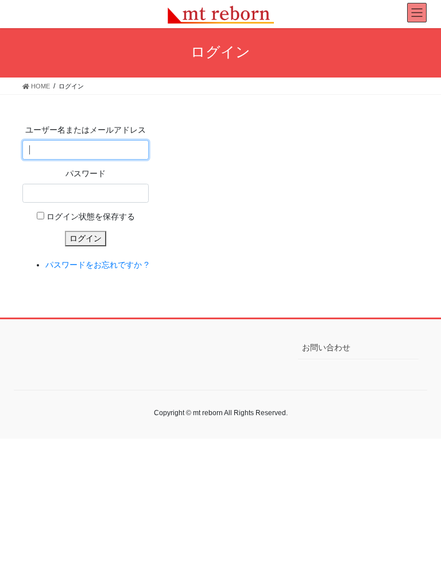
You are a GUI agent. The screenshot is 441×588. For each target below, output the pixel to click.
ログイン (85, 238)
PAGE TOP (420, 560)
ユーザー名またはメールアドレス (85, 129)
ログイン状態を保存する (91, 216)
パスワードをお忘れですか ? (97, 264)
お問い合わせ (326, 347)
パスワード (85, 173)
